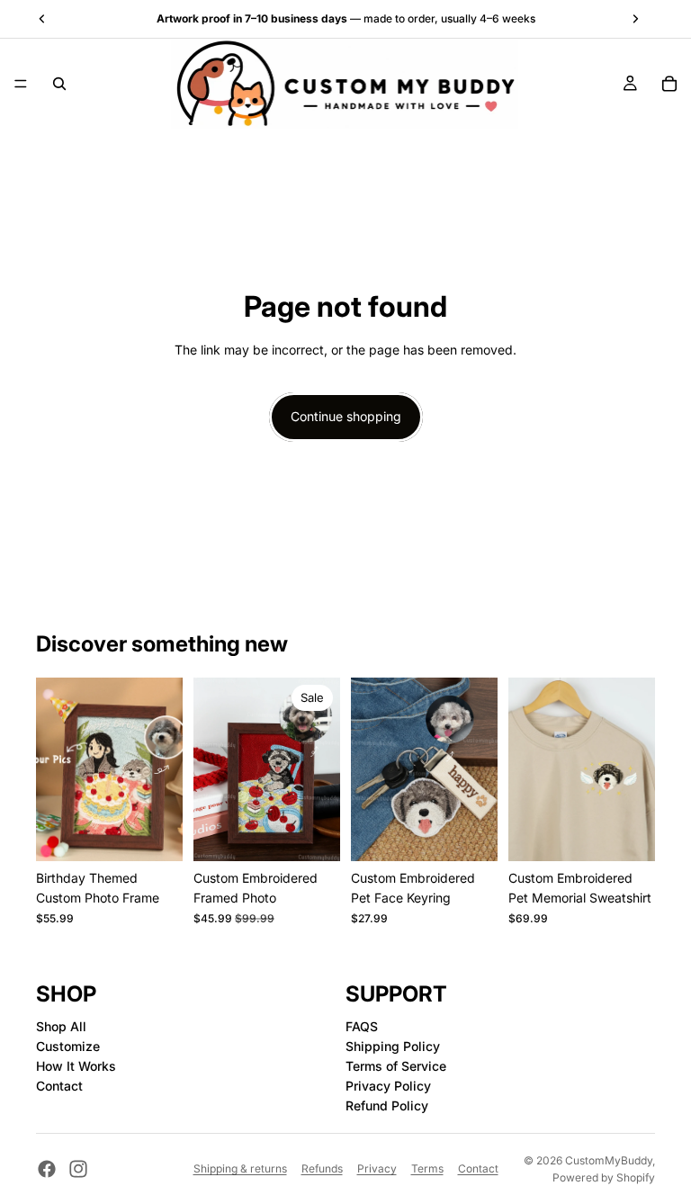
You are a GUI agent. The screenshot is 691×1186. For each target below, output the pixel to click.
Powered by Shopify (603, 1177)
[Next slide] (163, 769)
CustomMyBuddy (608, 1160)
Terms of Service (396, 1066)
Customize (68, 1047)
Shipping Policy (393, 1047)
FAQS (362, 1027)
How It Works (76, 1066)
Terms (427, 1168)
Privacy (377, 1168)
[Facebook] (47, 1169)
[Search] (59, 83)
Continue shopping (346, 416)
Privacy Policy (388, 1085)
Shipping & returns (240, 1168)
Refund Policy (387, 1105)
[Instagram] (78, 1169)
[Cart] (669, 83)
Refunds (322, 1168)
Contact (59, 1085)
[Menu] (20, 83)
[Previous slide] (56, 769)
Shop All (61, 1027)
